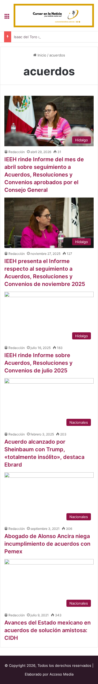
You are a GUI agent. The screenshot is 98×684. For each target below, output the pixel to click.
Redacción (16, 152)
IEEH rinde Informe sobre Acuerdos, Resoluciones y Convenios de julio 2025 (38, 363)
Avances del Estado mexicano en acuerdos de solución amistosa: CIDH (47, 630)
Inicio (41, 55)
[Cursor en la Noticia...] (54, 15)
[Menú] (7, 17)
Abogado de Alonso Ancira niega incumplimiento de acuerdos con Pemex (47, 544)
